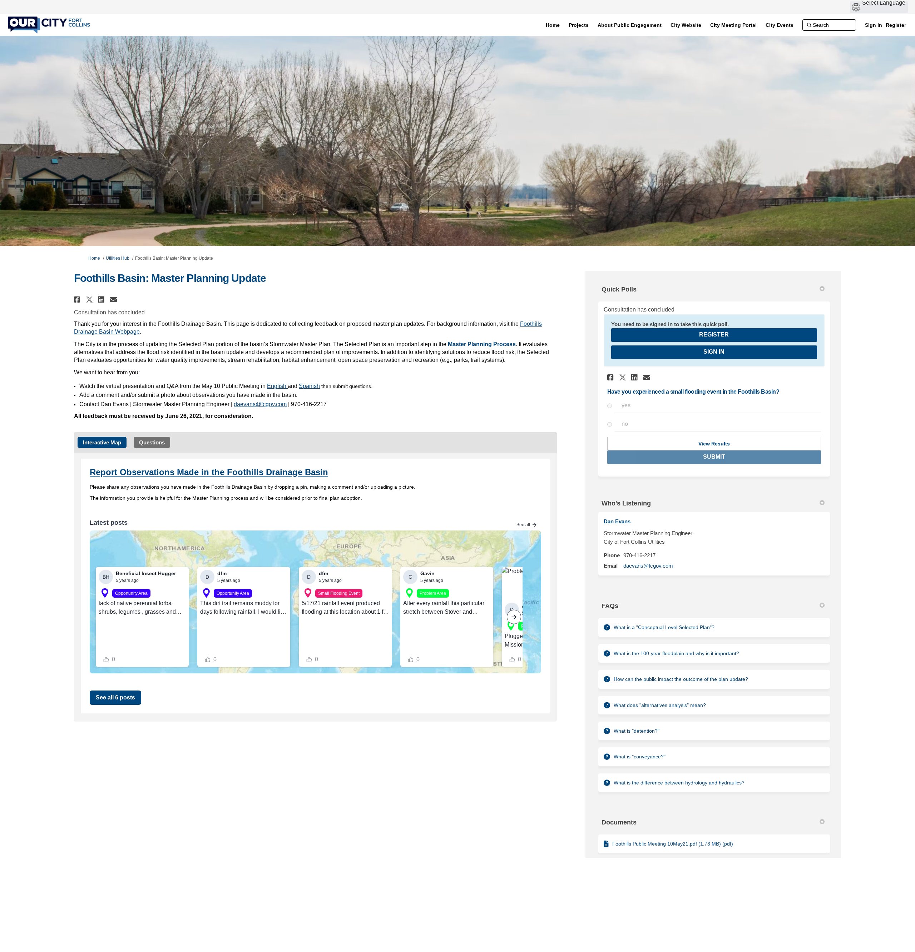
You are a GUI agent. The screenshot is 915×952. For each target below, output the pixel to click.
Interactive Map (102, 442)
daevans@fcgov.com (648, 566)
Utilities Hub (117, 258)
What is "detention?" (636, 731)
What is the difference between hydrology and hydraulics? (679, 783)
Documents (619, 822)
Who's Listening (626, 503)
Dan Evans (617, 521)
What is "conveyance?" (640, 756)
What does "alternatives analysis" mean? (660, 705)
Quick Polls (619, 289)
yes (626, 405)
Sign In (713, 352)
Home (94, 258)
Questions (152, 442)
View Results (714, 444)
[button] (78, 299)
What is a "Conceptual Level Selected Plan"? (664, 627)
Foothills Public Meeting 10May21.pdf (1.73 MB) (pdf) (672, 844)
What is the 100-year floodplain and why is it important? (676, 653)
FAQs (610, 605)
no (625, 424)
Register (896, 25)
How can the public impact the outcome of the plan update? (681, 679)
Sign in (873, 25)
